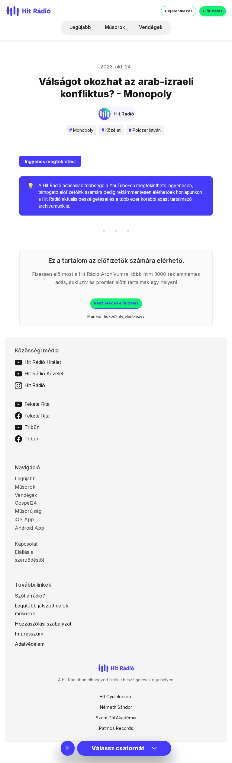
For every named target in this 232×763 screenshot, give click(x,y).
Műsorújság (28, 511)
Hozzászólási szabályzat (43, 624)
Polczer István (145, 130)
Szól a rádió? (30, 596)
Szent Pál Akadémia (116, 717)
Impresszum (29, 634)
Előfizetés (212, 11)
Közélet (111, 130)
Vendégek (151, 27)
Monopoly (81, 130)
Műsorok (115, 27)
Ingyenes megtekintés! (50, 161)
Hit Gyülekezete (116, 696)
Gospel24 (26, 503)
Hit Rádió (34, 385)
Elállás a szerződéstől (29, 556)
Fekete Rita (37, 404)
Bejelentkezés (178, 11)
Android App (29, 528)
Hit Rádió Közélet (43, 373)
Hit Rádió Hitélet (42, 362)
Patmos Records (116, 728)
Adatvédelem (29, 644)
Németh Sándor (116, 707)
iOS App (24, 519)
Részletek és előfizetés (116, 303)
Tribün (32, 427)
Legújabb (80, 27)
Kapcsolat (26, 544)
